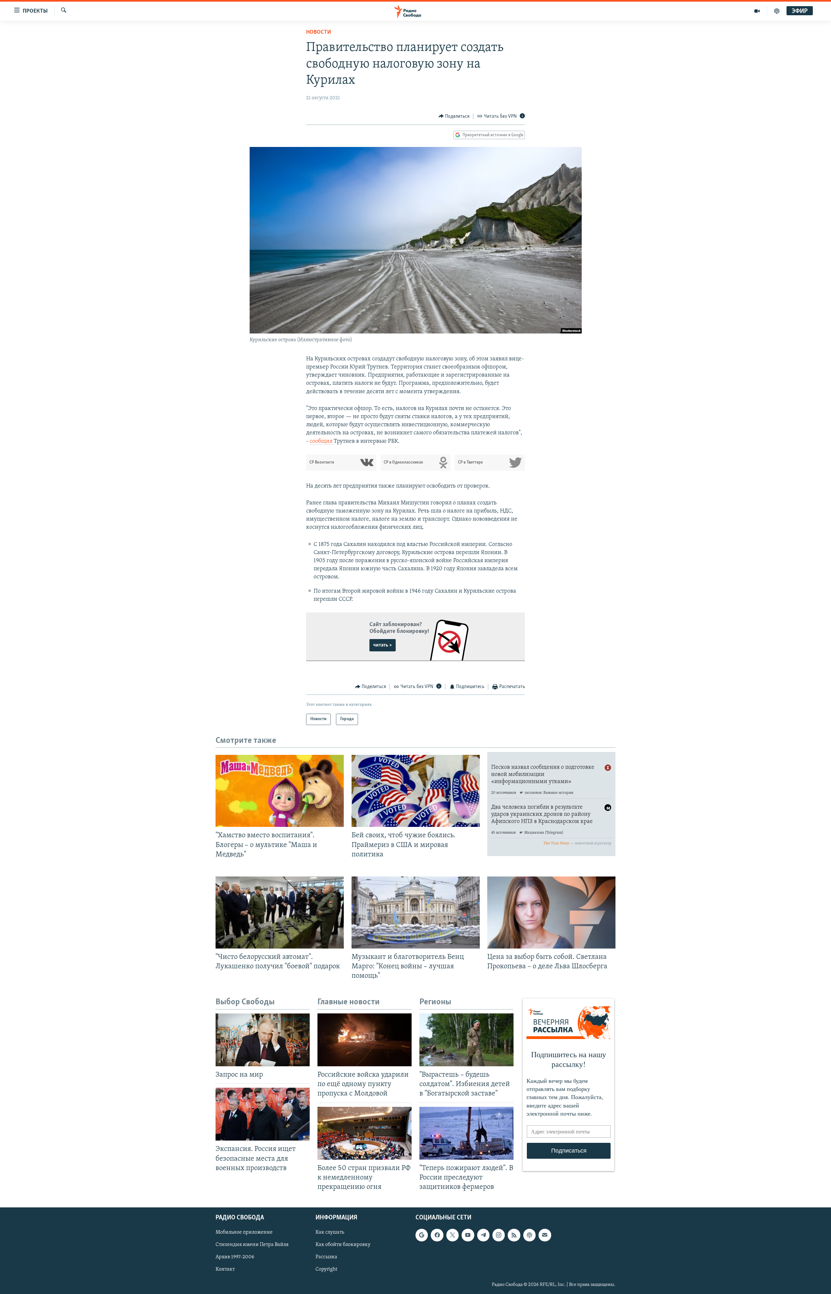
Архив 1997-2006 (235, 1257)
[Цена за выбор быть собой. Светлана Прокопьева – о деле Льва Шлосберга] (551, 913)
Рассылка (326, 1257)
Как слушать (330, 1232)
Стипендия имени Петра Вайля (252, 1244)
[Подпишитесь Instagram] (498, 1235)
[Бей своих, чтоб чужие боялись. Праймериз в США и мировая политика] (416, 791)
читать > (382, 645)
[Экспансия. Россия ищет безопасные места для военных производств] (263, 1114)
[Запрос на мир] (263, 1039)
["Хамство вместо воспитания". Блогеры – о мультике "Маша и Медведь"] (280, 791)
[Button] (454, 116)
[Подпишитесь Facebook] (437, 1235)
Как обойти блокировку (343, 1244)
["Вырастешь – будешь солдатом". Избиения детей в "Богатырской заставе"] (466, 1039)
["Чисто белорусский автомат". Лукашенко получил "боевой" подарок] (280, 913)
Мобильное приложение (244, 1232)
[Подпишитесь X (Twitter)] (452, 1235)
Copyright (326, 1269)
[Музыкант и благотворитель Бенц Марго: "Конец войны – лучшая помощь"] (416, 913)
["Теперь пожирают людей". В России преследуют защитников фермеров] (466, 1133)
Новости (318, 32)
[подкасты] (777, 11)
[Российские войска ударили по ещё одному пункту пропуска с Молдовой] (364, 1039)
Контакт (225, 1269)
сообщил (322, 441)
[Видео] (757, 11)
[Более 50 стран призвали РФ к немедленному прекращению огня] (364, 1133)
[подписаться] (545, 1235)
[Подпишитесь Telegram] (483, 1235)
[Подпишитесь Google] (422, 1235)
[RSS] (514, 1235)
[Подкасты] (529, 1235)
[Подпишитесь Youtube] (468, 1235)
